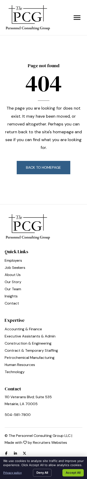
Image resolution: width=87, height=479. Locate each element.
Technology (15, 372)
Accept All (73, 472)
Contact (12, 304)
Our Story (13, 282)
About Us (13, 275)
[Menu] (77, 18)
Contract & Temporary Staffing (31, 351)
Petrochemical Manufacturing (30, 358)
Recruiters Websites (50, 442)
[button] (43, 167)
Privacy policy (12, 472)
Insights (11, 296)
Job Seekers (15, 268)
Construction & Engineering (28, 344)
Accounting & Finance (23, 329)
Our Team (13, 289)
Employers (13, 261)
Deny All (42, 472)
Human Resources (20, 365)
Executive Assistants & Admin (30, 336)
